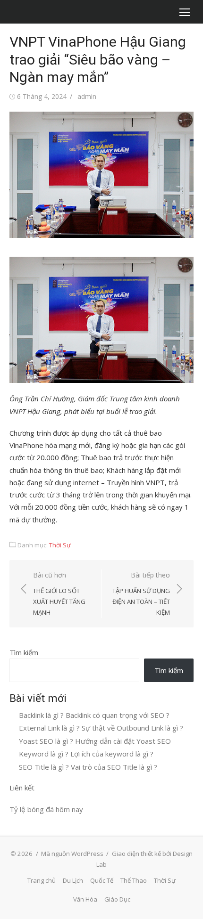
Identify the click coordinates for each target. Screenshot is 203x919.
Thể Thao (133, 880)
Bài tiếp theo (141, 593)
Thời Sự (60, 545)
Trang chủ (41, 880)
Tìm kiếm (23, 652)
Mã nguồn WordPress (72, 853)
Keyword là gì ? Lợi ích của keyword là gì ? (86, 753)
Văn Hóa (85, 899)
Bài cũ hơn (59, 593)
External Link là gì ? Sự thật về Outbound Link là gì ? (101, 727)
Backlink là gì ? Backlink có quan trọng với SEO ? (94, 715)
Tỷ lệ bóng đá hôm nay (46, 809)
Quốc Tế (101, 880)
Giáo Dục (117, 899)
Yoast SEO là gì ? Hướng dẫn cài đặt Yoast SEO (95, 741)
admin (86, 96)
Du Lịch (73, 880)
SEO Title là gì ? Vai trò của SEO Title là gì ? (88, 767)
